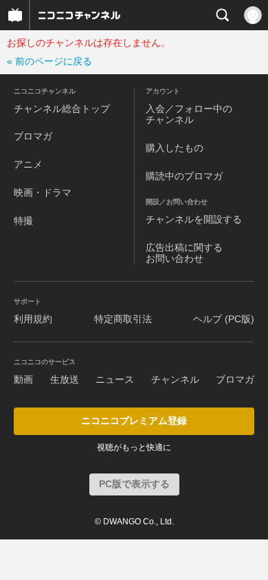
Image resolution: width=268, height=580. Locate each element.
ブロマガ (33, 136)
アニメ (28, 164)
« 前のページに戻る (49, 61)
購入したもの (174, 147)
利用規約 (33, 318)
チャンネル (175, 379)
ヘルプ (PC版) (223, 318)
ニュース (115, 379)
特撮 (23, 220)
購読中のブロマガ (184, 175)
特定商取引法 (123, 318)
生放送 (64, 379)
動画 (23, 379)
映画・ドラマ (42, 192)
